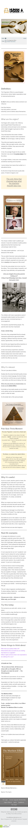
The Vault (14, 805)
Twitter (14, 809)
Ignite (15, 802)
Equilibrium (21, 802)
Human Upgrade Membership (17, 800)
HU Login (5, 800)
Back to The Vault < (6, 792)
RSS (12, 809)
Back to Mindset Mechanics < (9, 788)
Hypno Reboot (8, 802)
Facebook (16, 809)
